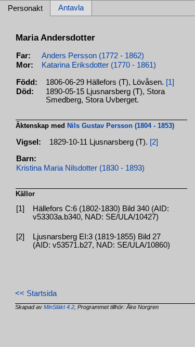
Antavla (71, 8)
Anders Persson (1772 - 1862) (93, 56)
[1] (170, 82)
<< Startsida (36, 293)
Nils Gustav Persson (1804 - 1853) (120, 126)
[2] (154, 142)
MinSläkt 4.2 (59, 307)
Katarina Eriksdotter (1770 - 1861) (99, 65)
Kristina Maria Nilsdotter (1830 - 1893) (80, 168)
